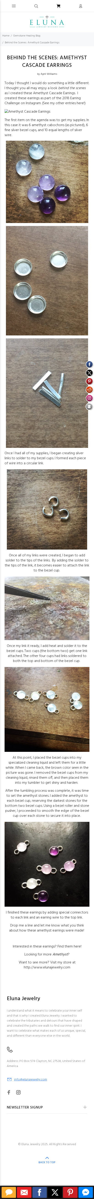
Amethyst (60, 955)
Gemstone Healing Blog (26, 36)
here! (80, 103)
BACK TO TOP (47, 1162)
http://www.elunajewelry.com (47, 968)
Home (5, 36)
